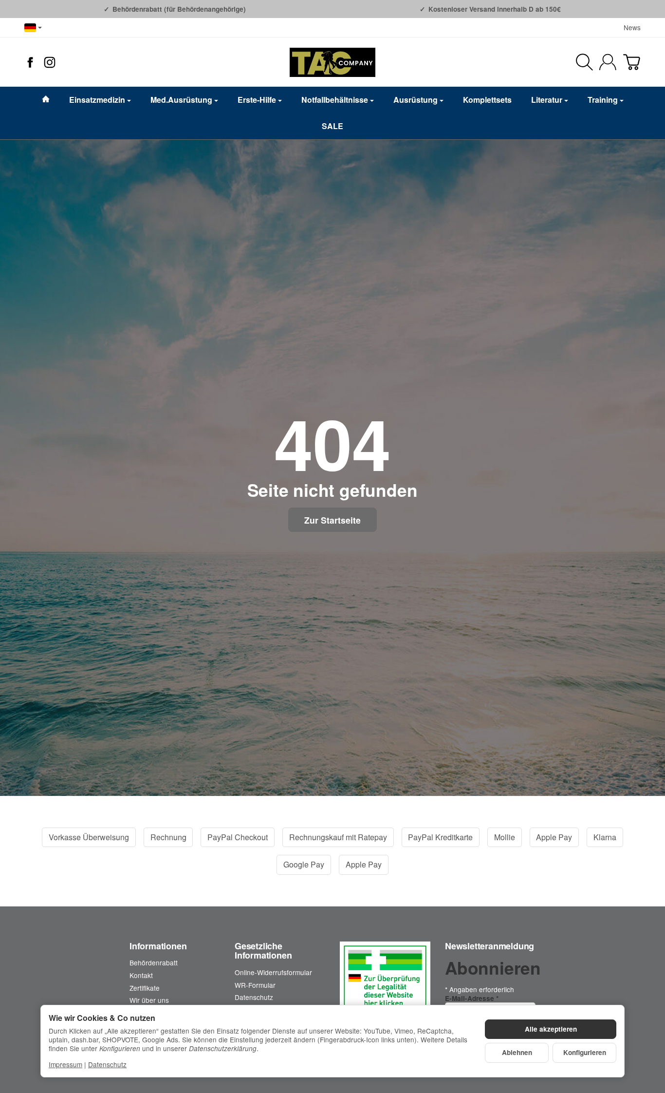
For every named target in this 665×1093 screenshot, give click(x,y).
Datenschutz (107, 1064)
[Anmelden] (608, 62)
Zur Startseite (332, 520)
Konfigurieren (584, 1052)
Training (603, 99)
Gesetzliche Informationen (263, 951)
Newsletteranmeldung (489, 946)
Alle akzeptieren (551, 1029)
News (632, 27)
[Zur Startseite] (332, 62)
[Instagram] (49, 62)
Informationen (157, 946)
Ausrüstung (415, 99)
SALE (332, 126)
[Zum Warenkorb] (632, 62)
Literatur (546, 99)
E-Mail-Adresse (472, 998)
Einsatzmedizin (97, 99)
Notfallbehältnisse (334, 99)
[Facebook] (30, 62)
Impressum (65, 1064)
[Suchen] (584, 62)
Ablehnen (517, 1052)
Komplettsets (487, 99)
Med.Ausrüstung (181, 99)
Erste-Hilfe (257, 99)
